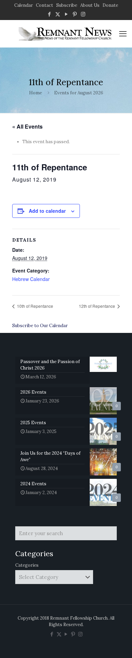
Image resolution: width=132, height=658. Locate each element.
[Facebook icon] (49, 14)
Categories (27, 565)
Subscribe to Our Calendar (40, 325)
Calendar (23, 5)
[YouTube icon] (66, 14)
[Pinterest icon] (74, 14)
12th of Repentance (97, 306)
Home (35, 93)
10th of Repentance (34, 306)
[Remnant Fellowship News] (66, 33)
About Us (90, 5)
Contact (44, 5)
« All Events (27, 126)
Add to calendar (47, 210)
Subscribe (66, 5)
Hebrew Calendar (31, 279)
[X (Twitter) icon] (57, 14)
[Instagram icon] (83, 14)
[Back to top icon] (118, 644)
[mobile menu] (123, 33)
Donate (110, 5)
